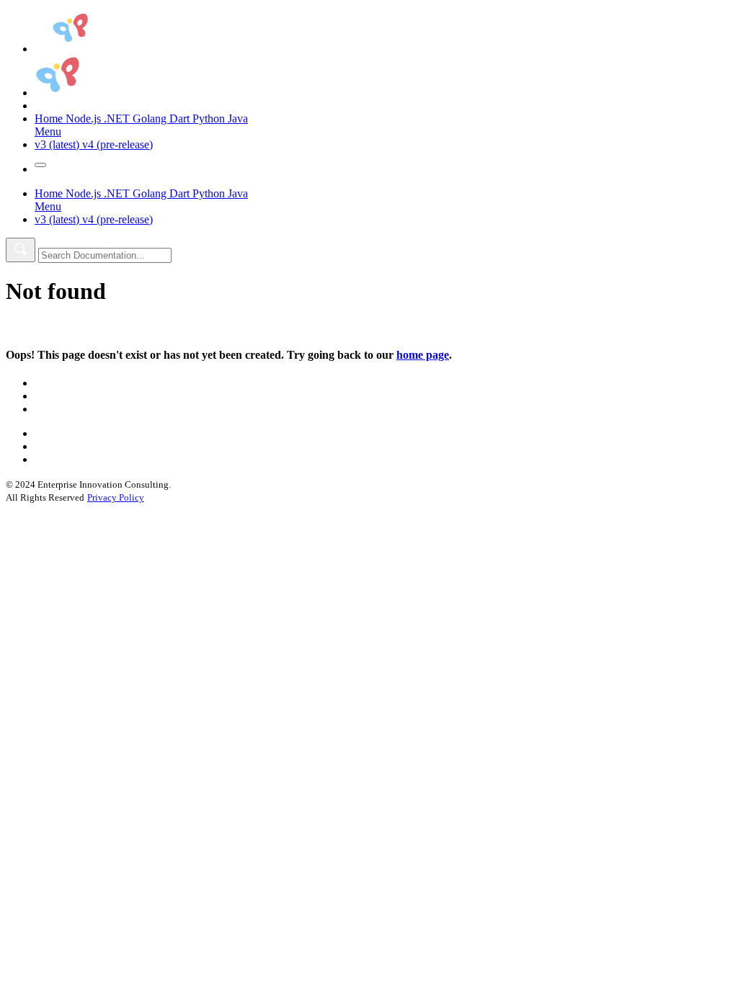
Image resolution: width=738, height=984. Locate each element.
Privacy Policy (115, 497)
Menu (48, 131)
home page (422, 355)
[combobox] (105, 255)
